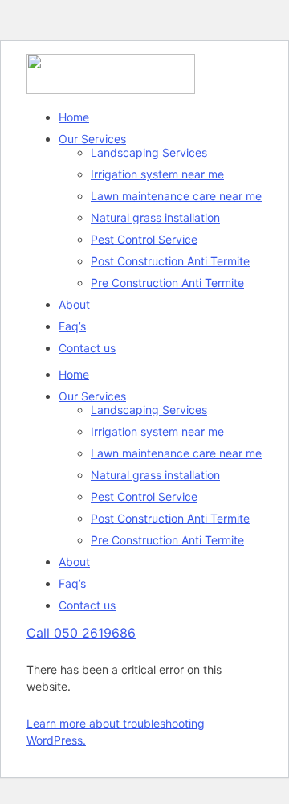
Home (74, 117)
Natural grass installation (155, 217)
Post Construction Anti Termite (170, 261)
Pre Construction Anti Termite (167, 282)
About (74, 304)
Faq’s (72, 326)
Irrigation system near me (157, 174)
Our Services (92, 139)
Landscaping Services (149, 152)
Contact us (87, 348)
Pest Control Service (144, 239)
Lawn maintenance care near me (176, 196)
